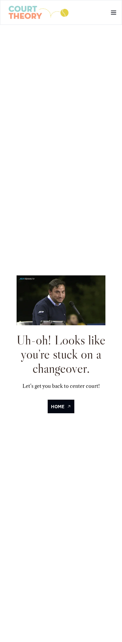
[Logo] (38, 12)
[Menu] (113, 12)
